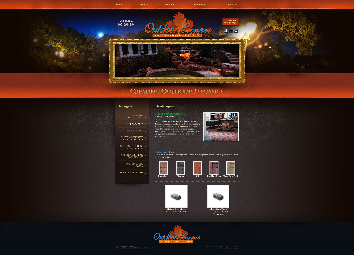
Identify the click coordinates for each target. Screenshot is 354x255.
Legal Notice (219, 246)
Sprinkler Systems (131, 172)
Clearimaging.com (232, 248)
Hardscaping (135, 124)
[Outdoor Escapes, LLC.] (179, 24)
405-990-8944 (127, 24)
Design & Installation (135, 116)
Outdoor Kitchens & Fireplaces (131, 147)
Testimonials (199, 4)
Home (119, 4)
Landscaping (135, 130)
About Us (143, 4)
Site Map (228, 246)
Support (235, 246)
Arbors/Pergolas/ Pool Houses (132, 156)
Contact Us (232, 4)
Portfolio (170, 4)
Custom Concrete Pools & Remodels (132, 138)
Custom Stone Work (134, 164)
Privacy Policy (208, 246)
